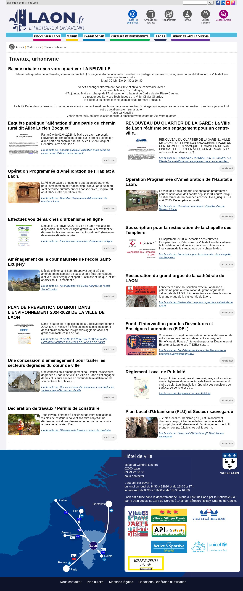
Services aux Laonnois (190, 36)
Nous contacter (70, 582)
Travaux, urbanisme (55, 47)
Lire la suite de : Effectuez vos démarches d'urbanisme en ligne (77, 241)
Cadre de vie (94, 36)
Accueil (20, 47)
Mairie (72, 36)
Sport (160, 36)
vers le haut (109, 160)
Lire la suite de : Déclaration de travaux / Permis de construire (76, 430)
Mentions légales (121, 582)
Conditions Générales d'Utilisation (162, 582)
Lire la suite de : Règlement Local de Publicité (184, 393)
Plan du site (95, 582)
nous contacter (134, 476)
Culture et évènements (130, 36)
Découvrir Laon (47, 36)
